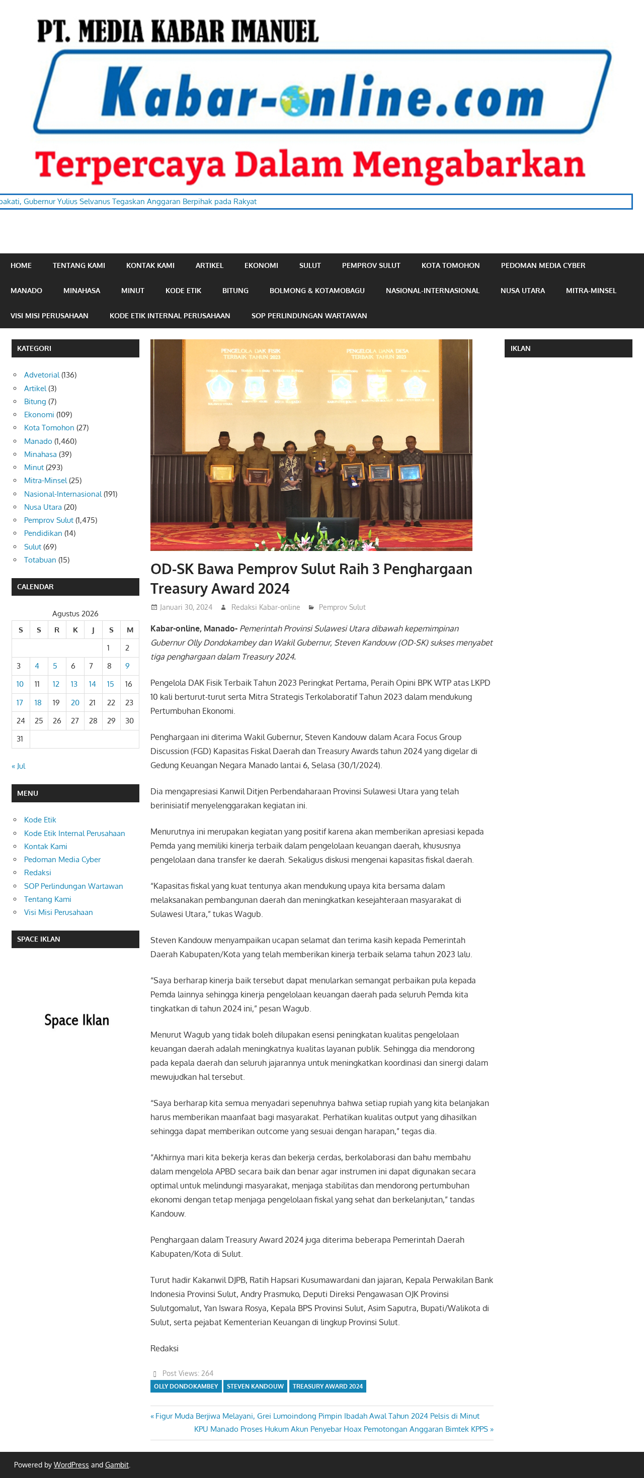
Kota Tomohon (451, 265)
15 (110, 684)
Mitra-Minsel (591, 290)
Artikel (209, 265)
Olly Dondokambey (186, 1386)
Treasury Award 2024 (328, 1386)
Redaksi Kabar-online (265, 607)
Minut (132, 290)
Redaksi (37, 872)
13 (74, 684)
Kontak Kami (150, 265)
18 (38, 702)
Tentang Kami (79, 265)
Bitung (235, 290)
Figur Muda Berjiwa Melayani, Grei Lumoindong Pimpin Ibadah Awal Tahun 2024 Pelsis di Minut (317, 1416)
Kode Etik (183, 290)
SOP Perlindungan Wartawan (309, 315)
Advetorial (41, 375)
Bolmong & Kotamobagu (317, 290)
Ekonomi (261, 265)
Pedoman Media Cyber (543, 265)
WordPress (71, 1464)
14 (92, 684)
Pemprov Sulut (371, 265)
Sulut (310, 265)
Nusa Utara (523, 290)
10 (20, 684)
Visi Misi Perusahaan (50, 315)
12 (56, 684)
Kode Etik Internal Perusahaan (170, 315)
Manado (26, 290)
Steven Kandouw (255, 1386)
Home (21, 265)
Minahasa (81, 290)
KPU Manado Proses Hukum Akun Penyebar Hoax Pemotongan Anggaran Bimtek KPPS (341, 1429)
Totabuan (40, 560)
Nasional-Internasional (432, 290)
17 (20, 702)
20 (75, 702)
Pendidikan (43, 533)
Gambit (117, 1464)
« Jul (18, 766)
